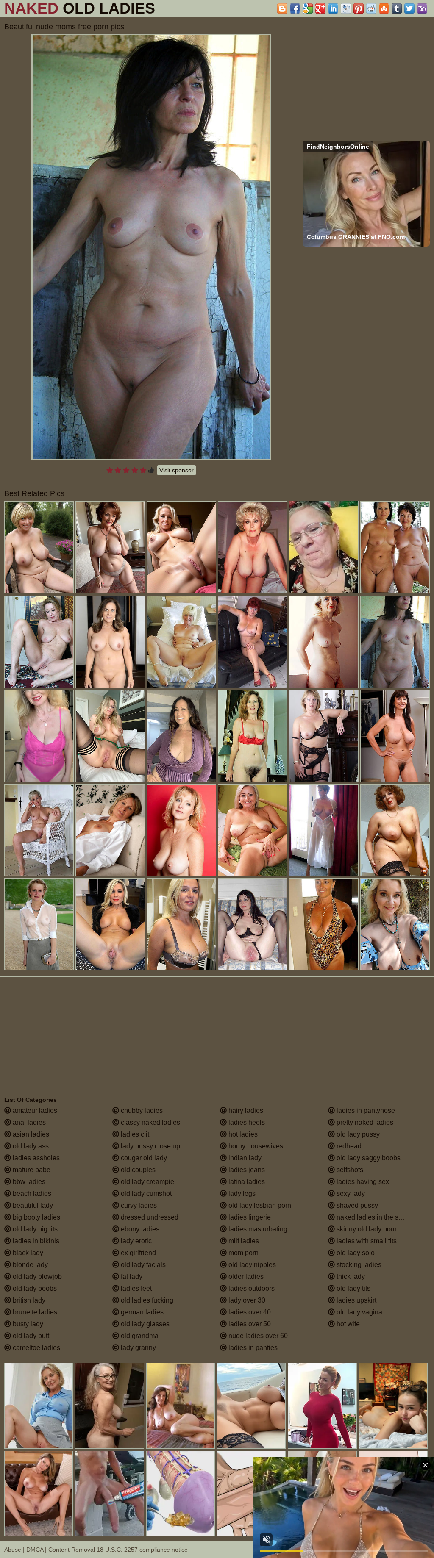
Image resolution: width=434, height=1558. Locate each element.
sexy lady (350, 1193)
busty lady (27, 1324)
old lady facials (142, 1264)
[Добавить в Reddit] (371, 8)
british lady (28, 1300)
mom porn (243, 1252)
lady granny (137, 1347)
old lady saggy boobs (368, 1158)
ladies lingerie (249, 1217)
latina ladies (246, 1181)
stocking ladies (358, 1264)
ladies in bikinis (35, 1241)
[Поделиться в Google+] (320, 8)
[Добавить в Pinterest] (358, 8)
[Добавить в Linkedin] (333, 8)
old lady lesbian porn (259, 1205)
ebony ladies (139, 1229)
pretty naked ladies (364, 1122)
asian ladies (30, 1134)
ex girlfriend (137, 1252)
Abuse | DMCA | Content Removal (49, 1549)
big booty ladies (35, 1217)
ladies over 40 (249, 1312)
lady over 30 (246, 1300)
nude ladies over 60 (257, 1335)
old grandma (139, 1335)
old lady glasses (144, 1324)
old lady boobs (34, 1288)
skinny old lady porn (366, 1229)
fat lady (130, 1276)
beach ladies (31, 1193)
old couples (137, 1169)
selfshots (349, 1169)
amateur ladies (34, 1110)
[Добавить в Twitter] (409, 8)
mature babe (30, 1169)
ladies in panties (252, 1347)
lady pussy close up (149, 1146)
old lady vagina (358, 1312)
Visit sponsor (176, 470)
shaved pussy (356, 1205)
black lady (27, 1252)
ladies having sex (362, 1181)
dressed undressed (148, 1217)
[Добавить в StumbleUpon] (384, 8)
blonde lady (29, 1264)
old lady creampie (146, 1181)
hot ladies (242, 1134)
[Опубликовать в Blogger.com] (282, 8)
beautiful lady (32, 1205)
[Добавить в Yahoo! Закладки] (422, 8)
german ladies (141, 1312)
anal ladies (28, 1122)
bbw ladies (28, 1181)
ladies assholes (35, 1158)
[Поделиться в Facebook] (295, 8)
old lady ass (30, 1146)
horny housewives (255, 1146)
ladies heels (246, 1122)
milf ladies (243, 1241)
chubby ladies (141, 1110)
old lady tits (352, 1288)
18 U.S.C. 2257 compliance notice (142, 1549)
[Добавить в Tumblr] (397, 8)
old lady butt (30, 1335)
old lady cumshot (145, 1193)
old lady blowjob (36, 1276)
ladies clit (134, 1134)
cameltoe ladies (35, 1347)
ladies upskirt (355, 1300)
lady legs (241, 1193)
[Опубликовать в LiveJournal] (346, 8)
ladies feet (135, 1288)
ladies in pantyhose (365, 1110)
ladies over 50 (249, 1324)
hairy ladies (245, 1110)
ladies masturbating (257, 1229)
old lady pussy (357, 1134)
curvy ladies (138, 1205)
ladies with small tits (366, 1241)
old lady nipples (251, 1264)
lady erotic (135, 1241)
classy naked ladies (149, 1122)
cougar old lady (143, 1158)
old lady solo (355, 1252)
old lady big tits (34, 1229)
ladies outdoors (251, 1288)
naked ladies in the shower (376, 1217)
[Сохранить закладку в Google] (308, 8)
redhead (348, 1146)
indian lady (244, 1158)
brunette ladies (34, 1312)
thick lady (350, 1276)
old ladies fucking (146, 1300)
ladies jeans (246, 1169)
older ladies (245, 1276)
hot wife (347, 1324)
